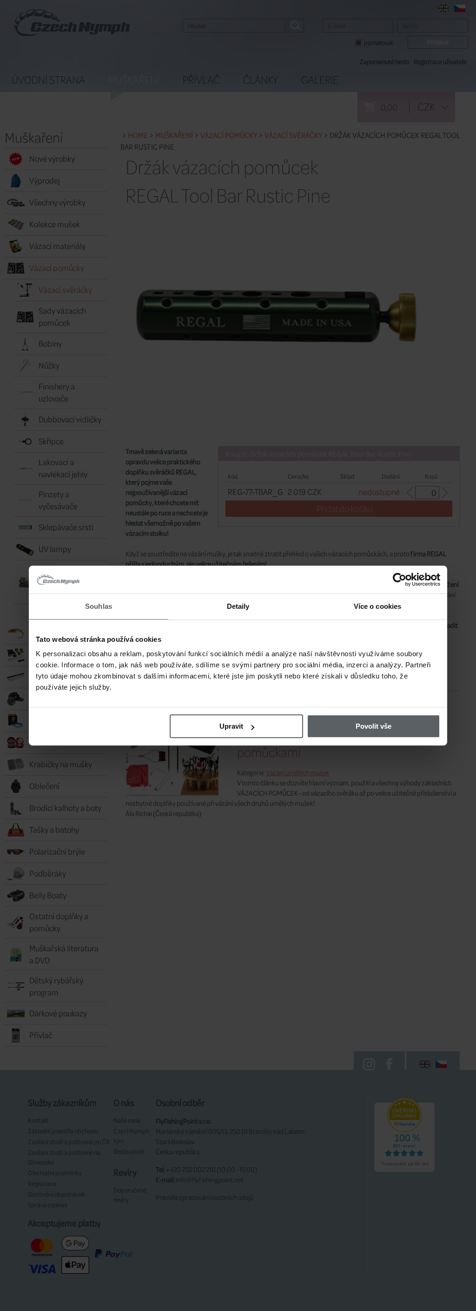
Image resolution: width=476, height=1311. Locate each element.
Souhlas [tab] (98, 606)
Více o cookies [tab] (377, 606)
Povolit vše (373, 726)
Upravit (231, 726)
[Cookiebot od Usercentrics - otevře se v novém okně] (399, 579)
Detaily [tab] (238, 606)
